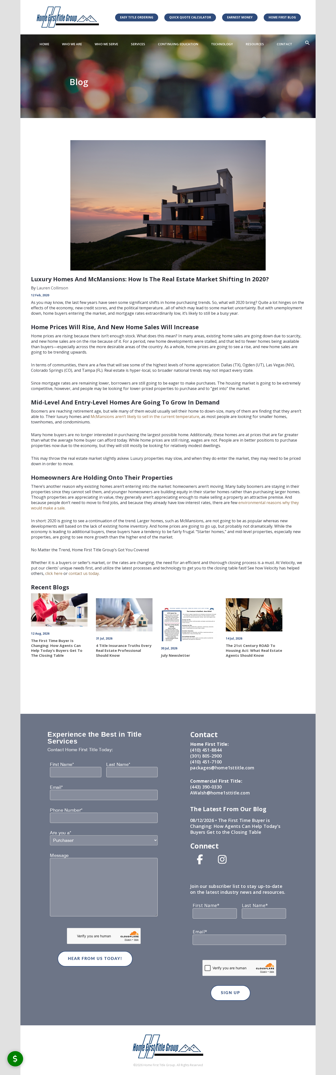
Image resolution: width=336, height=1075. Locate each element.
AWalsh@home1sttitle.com (220, 793)
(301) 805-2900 (206, 756)
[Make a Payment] (15, 1059)
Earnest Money (240, 17)
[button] (307, 43)
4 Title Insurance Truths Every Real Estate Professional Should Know (124, 650)
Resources (255, 44)
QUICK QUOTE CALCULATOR (190, 17)
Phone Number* (66, 810)
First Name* (62, 764)
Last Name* (118, 764)
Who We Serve (106, 44)
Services (138, 44)
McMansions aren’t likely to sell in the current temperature (145, 416)
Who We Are (72, 44)
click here (53, 573)
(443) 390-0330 (206, 787)
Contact (284, 44)
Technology (222, 44)
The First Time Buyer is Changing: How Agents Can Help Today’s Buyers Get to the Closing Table (56, 648)
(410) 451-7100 (206, 762)
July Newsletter (175, 655)
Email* (56, 787)
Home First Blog (282, 17)
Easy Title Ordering (136, 17)
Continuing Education (178, 44)
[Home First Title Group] (67, 17)
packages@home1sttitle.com (222, 768)
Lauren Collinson (52, 288)
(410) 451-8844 (206, 750)
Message (59, 855)
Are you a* (60, 832)
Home (44, 44)
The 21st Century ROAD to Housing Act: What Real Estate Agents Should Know (254, 650)
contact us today (84, 573)
